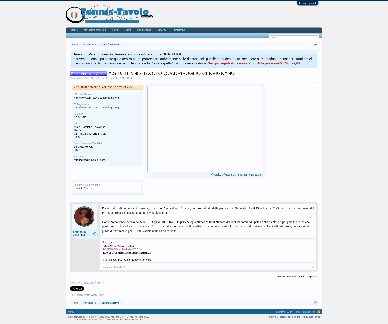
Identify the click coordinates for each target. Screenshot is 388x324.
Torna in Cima (308, 312)
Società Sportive (84, 188)
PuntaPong (179, 30)
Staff (128, 30)
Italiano (71, 312)
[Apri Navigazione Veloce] (315, 44)
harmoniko (114, 78)
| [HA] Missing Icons (137, 317)
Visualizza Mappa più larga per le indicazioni (237, 174)
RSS (318, 311)
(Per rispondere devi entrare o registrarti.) (297, 276)
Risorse (162, 30)
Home (74, 30)
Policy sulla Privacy (311, 317)
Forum (115, 30)
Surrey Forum (97, 295)
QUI (297, 63)
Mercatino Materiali (95, 30)
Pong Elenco (91, 78)
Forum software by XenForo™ (95, 317)
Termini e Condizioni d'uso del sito (283, 317)
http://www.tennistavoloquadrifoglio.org (96, 107)
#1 (313, 267)
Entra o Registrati (307, 3)
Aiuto (289, 312)
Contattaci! (280, 312)
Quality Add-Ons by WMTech (109, 319)
